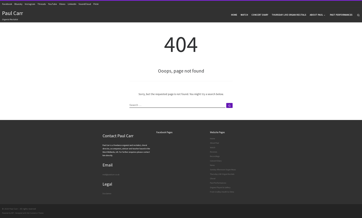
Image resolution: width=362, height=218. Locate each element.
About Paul (214, 143)
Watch (212, 147)
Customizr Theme (37, 213)
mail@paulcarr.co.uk (111, 174)
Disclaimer (107, 193)
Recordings (215, 156)
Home (212, 138)
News (212, 165)
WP (12, 213)
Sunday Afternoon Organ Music (223, 169)
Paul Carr (13, 209)
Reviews (213, 152)
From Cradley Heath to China (222, 192)
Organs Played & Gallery (220, 187)
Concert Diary (216, 160)
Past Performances (218, 183)
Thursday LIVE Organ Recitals (222, 174)
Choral (212, 178)
